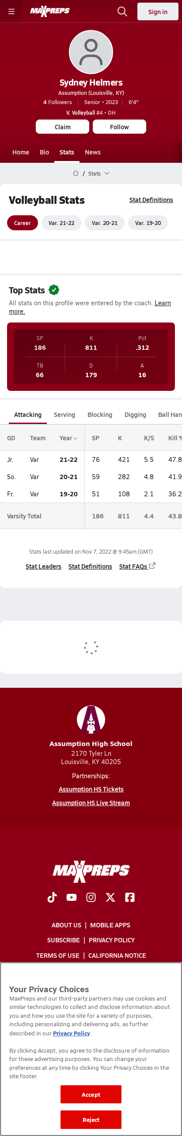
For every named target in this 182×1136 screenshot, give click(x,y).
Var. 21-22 (61, 222)
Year (66, 438)
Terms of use (58, 955)
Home (20, 151)
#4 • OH (91, 112)
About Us (66, 924)
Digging (135, 414)
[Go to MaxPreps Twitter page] (110, 898)
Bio (44, 151)
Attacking (28, 414)
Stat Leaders (43, 566)
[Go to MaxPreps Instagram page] (91, 898)
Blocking (99, 414)
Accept (91, 1094)
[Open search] (122, 11)
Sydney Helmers (91, 82)
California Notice (117, 955)
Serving (64, 414)
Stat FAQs (133, 566)
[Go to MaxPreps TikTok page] (52, 898)
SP (95, 438)
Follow (119, 126)
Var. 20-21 (105, 222)
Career (22, 222)
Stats (67, 151)
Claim (63, 126)
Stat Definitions (151, 199)
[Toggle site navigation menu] (11, 11)
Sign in (157, 11)
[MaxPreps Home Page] (75, 173)
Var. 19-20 (148, 222)
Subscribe (63, 939)
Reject (91, 1119)
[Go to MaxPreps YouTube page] (71, 898)
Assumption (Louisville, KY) (91, 92)
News (93, 151)
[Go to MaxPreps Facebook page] (130, 898)
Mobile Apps (110, 924)
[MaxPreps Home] (50, 11)
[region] (91, 1049)
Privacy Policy (112, 939)
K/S (149, 438)
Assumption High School (91, 743)
